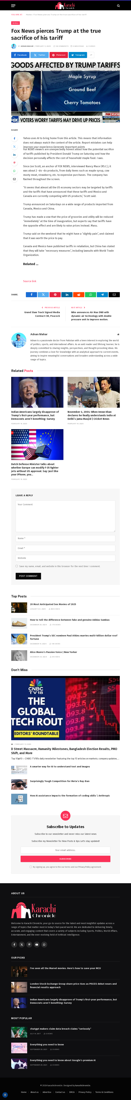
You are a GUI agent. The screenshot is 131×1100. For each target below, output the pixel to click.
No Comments (62, 46)
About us (35, 1092)
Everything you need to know (47, 1044)
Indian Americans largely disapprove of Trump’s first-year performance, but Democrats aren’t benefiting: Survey (35, 415)
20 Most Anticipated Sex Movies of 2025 (53, 604)
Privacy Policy (84, 867)
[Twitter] (14, 146)
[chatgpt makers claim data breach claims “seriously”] (19, 1032)
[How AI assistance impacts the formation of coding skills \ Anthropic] (19, 799)
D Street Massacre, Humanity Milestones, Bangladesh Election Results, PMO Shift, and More (64, 751)
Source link (29, 281)
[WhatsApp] (14, 171)
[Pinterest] (14, 163)
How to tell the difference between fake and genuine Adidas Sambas (70, 619)
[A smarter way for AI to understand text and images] (19, 770)
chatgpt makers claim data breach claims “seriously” (60, 1028)
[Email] (14, 179)
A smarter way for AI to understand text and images (60, 766)
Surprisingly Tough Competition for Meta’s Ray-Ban (59, 781)
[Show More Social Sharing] (91, 55)
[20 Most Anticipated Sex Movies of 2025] (19, 607)
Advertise (47, 1092)
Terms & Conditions (104, 1092)
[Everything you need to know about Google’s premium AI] (19, 1063)
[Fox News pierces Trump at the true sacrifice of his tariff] (65, 92)
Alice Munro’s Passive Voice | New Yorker (53, 652)
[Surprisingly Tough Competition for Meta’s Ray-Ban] (19, 784)
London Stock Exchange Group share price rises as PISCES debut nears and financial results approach (73, 985)
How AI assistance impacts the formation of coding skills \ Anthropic (70, 795)
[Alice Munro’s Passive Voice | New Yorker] (19, 655)
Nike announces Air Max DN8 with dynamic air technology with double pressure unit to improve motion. (91, 316)
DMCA (71, 1092)
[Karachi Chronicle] (65, 5)
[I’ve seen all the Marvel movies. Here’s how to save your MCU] (19, 971)
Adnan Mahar (27, 46)
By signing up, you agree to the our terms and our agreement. (67, 867)
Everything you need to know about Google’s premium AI (63, 1060)
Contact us (60, 1092)
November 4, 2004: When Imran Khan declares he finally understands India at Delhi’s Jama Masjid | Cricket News (92, 415)
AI (12, 744)
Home (29, 15)
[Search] (118, 5)
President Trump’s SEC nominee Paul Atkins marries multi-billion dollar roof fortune (73, 637)
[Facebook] (14, 138)
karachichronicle (82, 1085)
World (15, 23)
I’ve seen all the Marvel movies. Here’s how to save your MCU (65, 968)
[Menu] (13, 5)
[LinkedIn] (14, 154)
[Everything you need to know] (19, 1048)
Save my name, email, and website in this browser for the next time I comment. (59, 566)
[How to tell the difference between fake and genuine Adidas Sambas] (19, 623)
